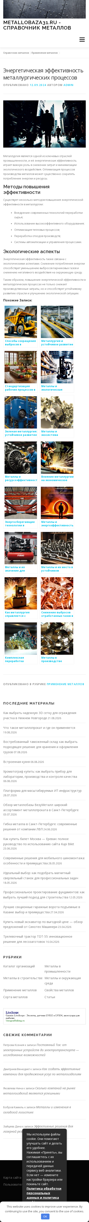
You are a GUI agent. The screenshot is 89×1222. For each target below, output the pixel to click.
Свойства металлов (59, 990)
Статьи (49, 997)
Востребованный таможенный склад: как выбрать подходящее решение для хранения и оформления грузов (40, 747)
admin (69, 85)
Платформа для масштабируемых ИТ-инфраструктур (42, 791)
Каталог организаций (19, 966)
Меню (82, 39)
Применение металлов (45, 52)
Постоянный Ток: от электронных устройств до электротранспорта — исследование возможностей (41, 1050)
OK (45, 1216)
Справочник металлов (16, 52)
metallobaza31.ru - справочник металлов (37, 25)
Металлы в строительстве (23, 978)
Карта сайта (12, 1177)
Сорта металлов (15, 997)
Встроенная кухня (16, 762)
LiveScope (19, 1015)
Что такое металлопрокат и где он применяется (39, 728)
